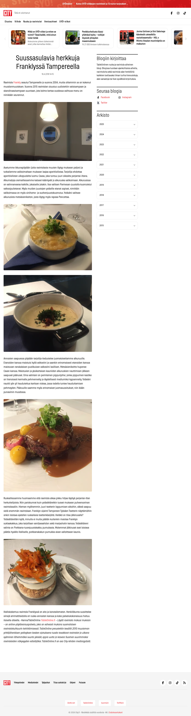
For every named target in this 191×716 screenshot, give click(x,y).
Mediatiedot (33, 683)
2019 (102, 185)
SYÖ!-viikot (64, 21)
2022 (102, 154)
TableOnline (88, 703)
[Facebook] (171, 13)
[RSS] (184, 683)
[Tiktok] (184, 13)
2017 (102, 205)
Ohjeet (72, 683)
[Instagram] (178, 13)
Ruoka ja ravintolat (32, 21)
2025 (102, 124)
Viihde (18, 21)
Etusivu (8, 21)
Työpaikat (46, 683)
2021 (102, 165)
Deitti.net (71, 703)
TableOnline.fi (48, 620)
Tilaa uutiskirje (59, 683)
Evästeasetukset (116, 713)
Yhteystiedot (19, 683)
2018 (102, 195)
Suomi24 (104, 703)
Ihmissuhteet (50, 21)
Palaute (82, 683)
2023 (102, 144)
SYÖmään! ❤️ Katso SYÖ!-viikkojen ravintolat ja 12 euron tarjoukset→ (95, 4)
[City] (7, 682)
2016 (102, 215)
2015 (102, 225)
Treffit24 (120, 703)
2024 (102, 134)
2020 (102, 175)
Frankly (17, 82)
